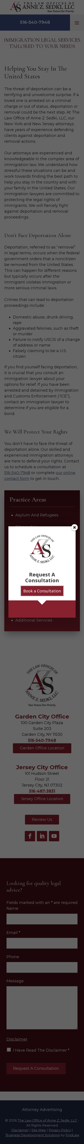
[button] (74, 527)
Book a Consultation (42, 590)
